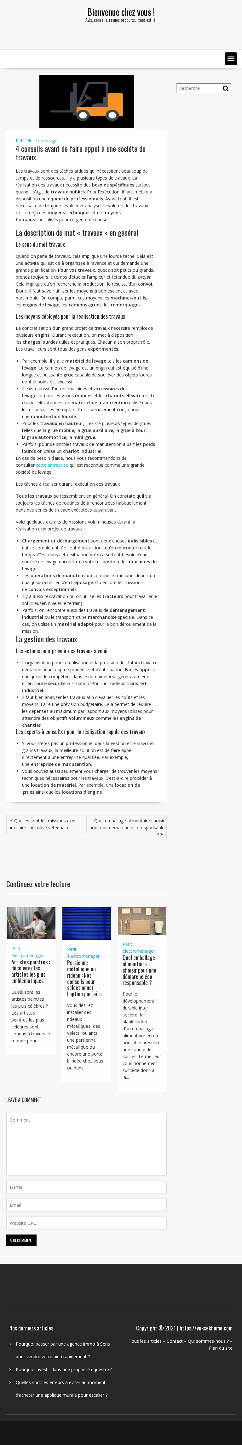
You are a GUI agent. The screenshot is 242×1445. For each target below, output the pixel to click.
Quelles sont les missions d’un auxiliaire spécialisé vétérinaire (42, 824)
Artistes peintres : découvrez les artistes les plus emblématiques (30, 971)
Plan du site (221, 1348)
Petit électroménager (37, 141)
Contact (175, 1341)
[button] (231, 58)
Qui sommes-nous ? (208, 1341)
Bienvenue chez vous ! (121, 11)
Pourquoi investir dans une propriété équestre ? (64, 1369)
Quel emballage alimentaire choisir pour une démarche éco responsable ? (126, 828)
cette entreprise (52, 465)
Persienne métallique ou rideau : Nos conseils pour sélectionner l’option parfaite (84, 978)
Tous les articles (145, 1341)
